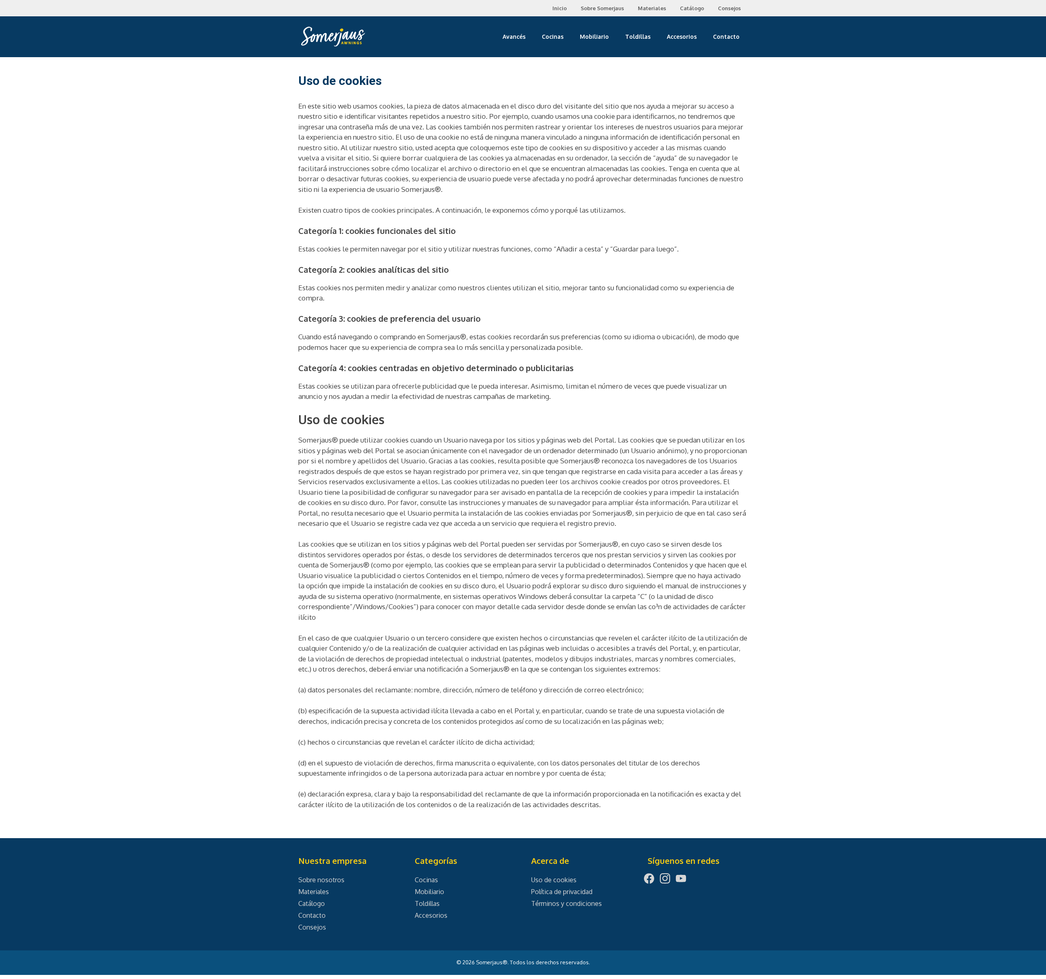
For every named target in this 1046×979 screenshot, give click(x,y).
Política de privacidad (561, 892)
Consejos (729, 8)
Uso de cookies (554, 880)
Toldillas (637, 36)
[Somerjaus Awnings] (333, 35)
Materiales (652, 8)
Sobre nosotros (321, 880)
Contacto (726, 36)
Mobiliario (594, 36)
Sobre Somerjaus (602, 8)
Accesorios (682, 36)
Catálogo (692, 8)
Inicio (559, 8)
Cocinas (552, 36)
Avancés (514, 36)
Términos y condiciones (566, 903)
